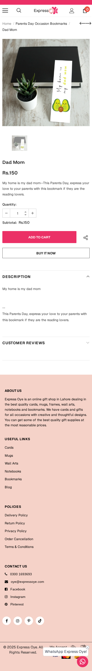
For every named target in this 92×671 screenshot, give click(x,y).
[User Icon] (71, 10)
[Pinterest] (29, 621)
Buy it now (46, 253)
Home (6, 23)
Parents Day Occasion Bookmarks (41, 23)
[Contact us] (82, 661)
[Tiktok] (40, 621)
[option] (46, 82)
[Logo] (46, 10)
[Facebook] (6, 621)
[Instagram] (17, 621)
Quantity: (9, 204)
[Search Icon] (19, 10)
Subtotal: (9, 222)
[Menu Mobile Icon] (5, 10)
